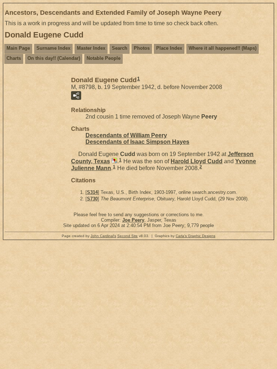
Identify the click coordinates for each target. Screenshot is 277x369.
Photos (142, 48)
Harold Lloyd (197, 161)
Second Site (127, 236)
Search (119, 48)
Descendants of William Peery (126, 135)
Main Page (18, 48)
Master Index (91, 48)
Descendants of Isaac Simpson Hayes (137, 142)
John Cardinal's (103, 236)
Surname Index (53, 48)
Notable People (103, 58)
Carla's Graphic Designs (195, 236)
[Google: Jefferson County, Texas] (113, 161)
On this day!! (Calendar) (53, 58)
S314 (92, 192)
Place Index (169, 48)
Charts (13, 58)
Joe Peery (133, 220)
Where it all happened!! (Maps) (222, 48)
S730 (92, 198)
